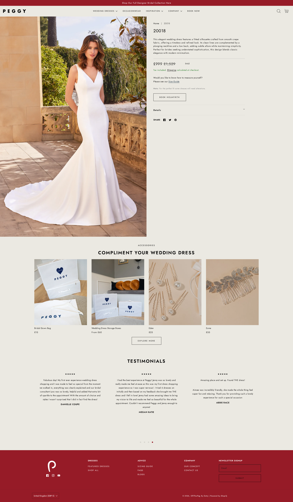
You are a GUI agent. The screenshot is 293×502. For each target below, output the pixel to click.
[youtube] (59, 476)
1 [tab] (140, 442)
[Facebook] (164, 120)
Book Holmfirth (169, 97)
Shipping (171, 70)
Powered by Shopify (218, 496)
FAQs (140, 470)
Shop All (93, 470)
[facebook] (47, 476)
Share (156, 119)
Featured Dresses (99, 466)
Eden (151, 328)
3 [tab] (148, 442)
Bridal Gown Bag (42, 328)
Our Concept (192, 466)
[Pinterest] (175, 120)
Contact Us (191, 470)
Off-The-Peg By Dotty (199, 496)
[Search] (279, 11)
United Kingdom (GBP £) (44, 495)
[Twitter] (170, 120)
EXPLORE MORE (146, 340)
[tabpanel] (70, 389)
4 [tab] (152, 442)
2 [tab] (144, 442)
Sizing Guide (145, 466)
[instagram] (53, 476)
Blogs (141, 474)
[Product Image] (73, 127)
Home (156, 23)
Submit (240, 478)
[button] (279, 11)
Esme (208, 328)
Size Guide (173, 81)
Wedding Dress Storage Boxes (106, 328)
